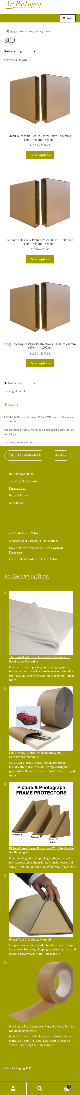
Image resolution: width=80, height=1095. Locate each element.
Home (13, 31)
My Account (13, 1088)
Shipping (11, 404)
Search (40, 1088)
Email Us (60, 455)
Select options (40, 155)
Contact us (16, 502)
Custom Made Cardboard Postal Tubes (33, 559)
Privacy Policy (18, 488)
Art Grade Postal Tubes (24, 533)
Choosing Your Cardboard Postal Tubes (33, 540)
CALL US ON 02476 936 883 (25, 455)
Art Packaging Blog (26, 576)
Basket (61, 1085)
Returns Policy (18, 495)
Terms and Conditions (23, 481)
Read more (68, 866)
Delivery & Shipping (21, 474)
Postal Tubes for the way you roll (30, 939)
